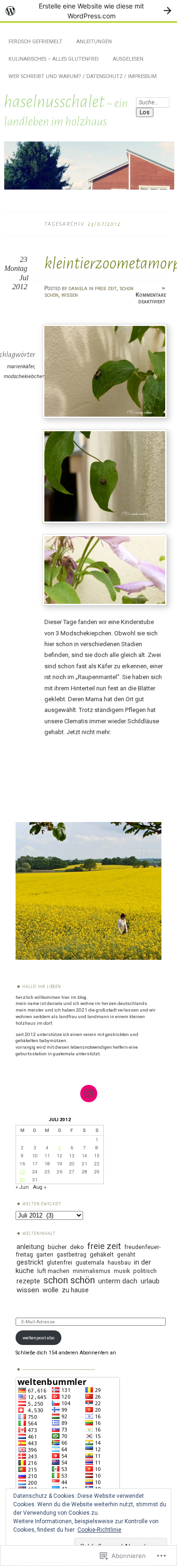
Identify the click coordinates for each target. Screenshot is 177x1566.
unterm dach (117, 1281)
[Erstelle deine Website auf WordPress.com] (88, 10)
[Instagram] (88, 1093)
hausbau (119, 1262)
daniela (77, 288)
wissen (69, 295)
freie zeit (106, 288)
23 (22, 1171)
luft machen (53, 1270)
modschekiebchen (24, 376)
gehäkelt (102, 1254)
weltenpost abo (38, 1337)
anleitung (30, 1246)
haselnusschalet (54, 102)
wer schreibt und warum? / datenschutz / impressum (82, 76)
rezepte (28, 1281)
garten (44, 1254)
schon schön (69, 1280)
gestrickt (30, 1262)
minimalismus (91, 1271)
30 (22, 1179)
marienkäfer (20, 367)
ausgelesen (128, 59)
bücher (57, 1246)
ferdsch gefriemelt (35, 42)
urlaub (150, 1281)
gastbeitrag (71, 1254)
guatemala (90, 1262)
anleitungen (94, 42)
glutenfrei (59, 1262)
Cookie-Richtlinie (99, 1529)
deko (77, 1246)
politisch (145, 1270)
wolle (50, 1290)
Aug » (39, 1187)
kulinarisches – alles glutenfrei (53, 59)
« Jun (22, 1187)
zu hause (75, 1290)
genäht (126, 1254)
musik (122, 1271)
